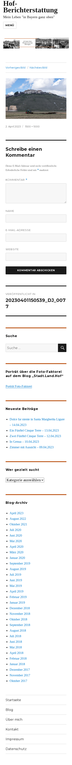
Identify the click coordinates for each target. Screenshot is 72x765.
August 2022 (18, 518)
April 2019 (16, 591)
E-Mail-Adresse (18, 230)
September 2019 (20, 563)
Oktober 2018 (18, 619)
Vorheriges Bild (15, 67)
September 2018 (20, 625)
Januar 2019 (17, 602)
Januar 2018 (17, 664)
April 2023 (16, 513)
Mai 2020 (16, 541)
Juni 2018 (16, 641)
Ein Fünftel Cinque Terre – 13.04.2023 (34, 430)
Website (12, 249)
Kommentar (16, 180)
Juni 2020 (16, 535)
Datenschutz (16, 749)
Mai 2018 (16, 647)
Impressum (15, 739)
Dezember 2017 (20, 669)
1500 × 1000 (32, 126)
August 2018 (18, 630)
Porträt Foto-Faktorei (19, 386)
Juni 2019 (16, 580)
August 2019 (18, 569)
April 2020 (16, 546)
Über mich (14, 719)
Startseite (13, 700)
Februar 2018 (18, 658)
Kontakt (12, 729)
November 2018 (20, 613)
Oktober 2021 (18, 524)
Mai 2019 (16, 585)
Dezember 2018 (20, 608)
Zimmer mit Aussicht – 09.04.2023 (32, 447)
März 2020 (16, 552)
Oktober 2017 (18, 681)
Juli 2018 (15, 636)
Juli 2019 (15, 574)
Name (10, 210)
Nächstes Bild (38, 67)
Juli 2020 (15, 530)
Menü (9, 25)
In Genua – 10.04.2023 (24, 441)
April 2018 (16, 653)
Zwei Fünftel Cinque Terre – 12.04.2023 (35, 436)
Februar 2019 (18, 597)
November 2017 (20, 675)
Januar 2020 (17, 558)
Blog (9, 710)
